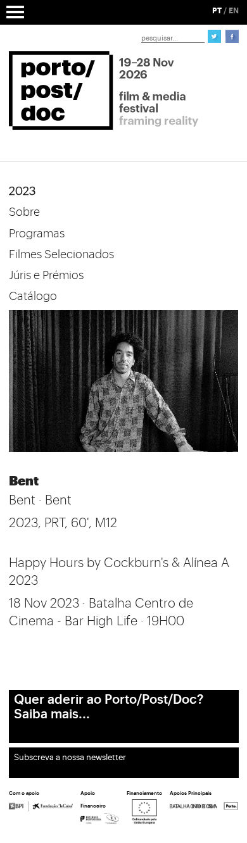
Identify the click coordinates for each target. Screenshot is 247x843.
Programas (37, 233)
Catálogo (33, 296)
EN (234, 11)
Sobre (24, 212)
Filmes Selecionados (61, 254)
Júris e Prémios (46, 275)
